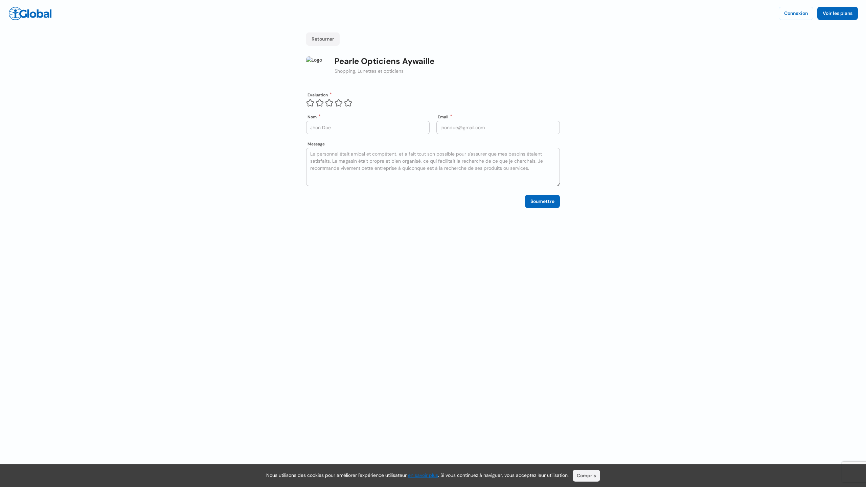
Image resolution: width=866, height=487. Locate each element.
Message (316, 144)
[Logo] (30, 13)
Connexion (796, 13)
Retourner (323, 39)
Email (443, 117)
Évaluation (317, 95)
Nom (312, 117)
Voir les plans (837, 13)
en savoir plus (423, 475)
